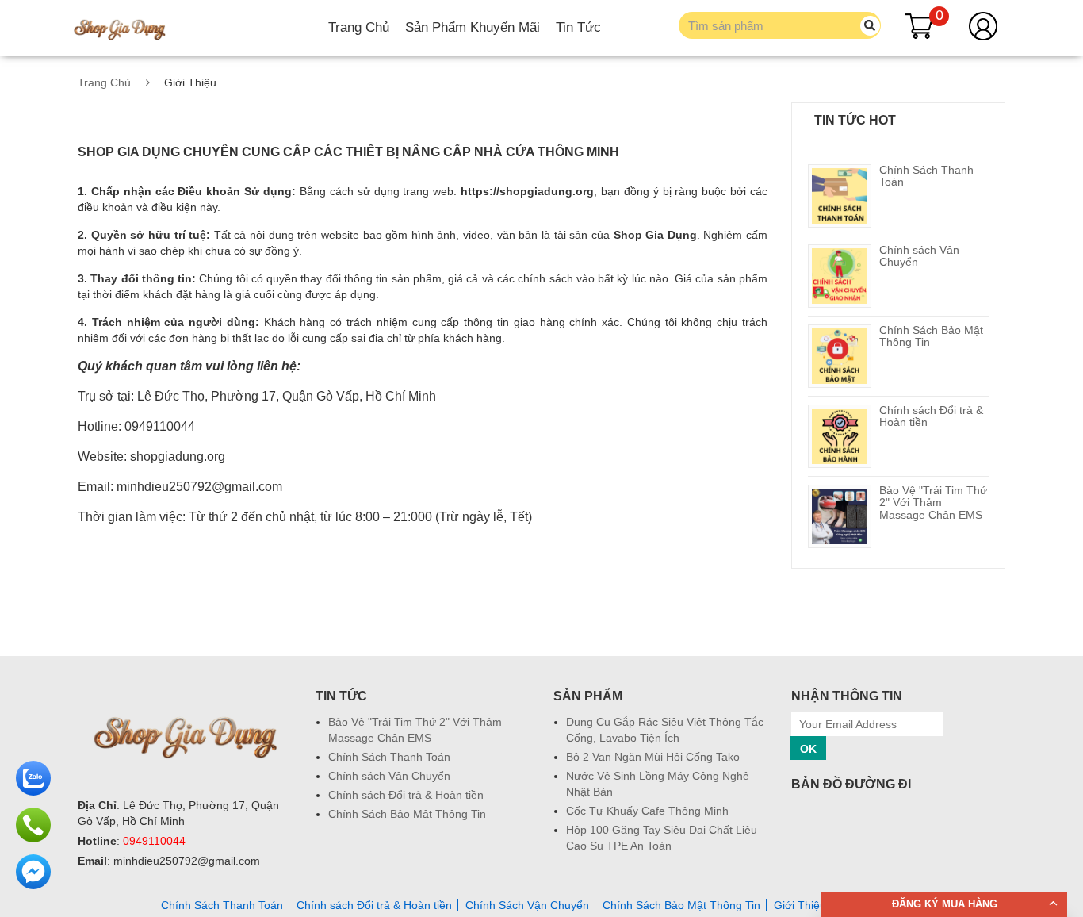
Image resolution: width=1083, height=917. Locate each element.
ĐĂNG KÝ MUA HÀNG (944, 904)
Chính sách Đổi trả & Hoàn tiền (931, 416)
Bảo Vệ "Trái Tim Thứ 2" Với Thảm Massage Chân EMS (933, 502)
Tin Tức (578, 27)
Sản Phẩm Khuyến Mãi (472, 27)
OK (808, 748)
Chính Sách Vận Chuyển (527, 905)
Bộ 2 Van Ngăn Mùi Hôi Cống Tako (653, 756)
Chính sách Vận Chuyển (919, 256)
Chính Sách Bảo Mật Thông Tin (931, 336)
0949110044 (154, 841)
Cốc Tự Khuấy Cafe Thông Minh (647, 810)
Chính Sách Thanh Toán (926, 175)
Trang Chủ (358, 27)
